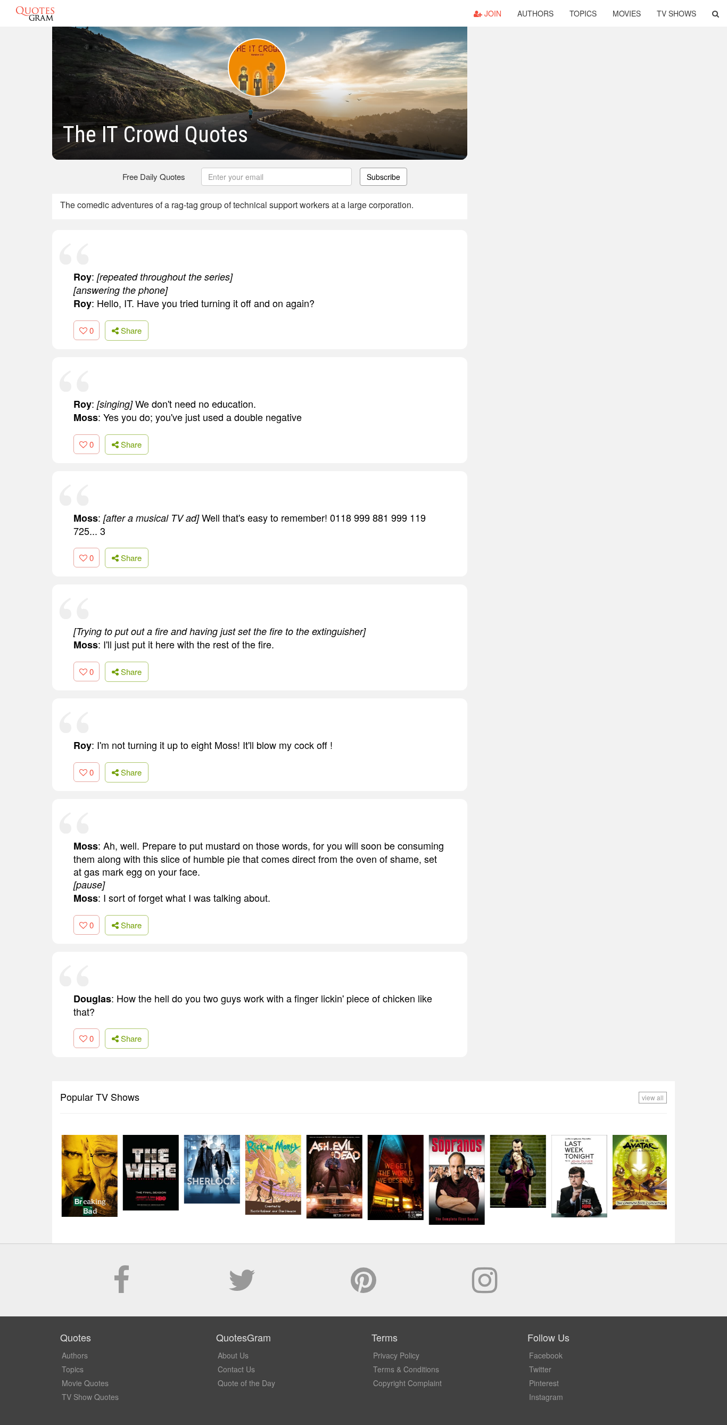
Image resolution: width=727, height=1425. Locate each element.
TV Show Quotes (90, 1396)
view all (653, 1097)
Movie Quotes (85, 1383)
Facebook (546, 1355)
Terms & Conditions (406, 1369)
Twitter (540, 1369)
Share (130, 330)
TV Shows (676, 13)
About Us (233, 1355)
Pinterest (544, 1383)
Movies (627, 13)
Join (491, 13)
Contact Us (236, 1369)
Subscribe (383, 176)
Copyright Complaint (407, 1383)
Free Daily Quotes (153, 176)
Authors (535, 13)
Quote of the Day (246, 1383)
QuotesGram (35, 13)
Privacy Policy (396, 1355)
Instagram (546, 1396)
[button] (715, 13)
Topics (583, 13)
